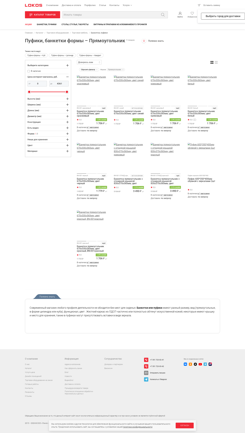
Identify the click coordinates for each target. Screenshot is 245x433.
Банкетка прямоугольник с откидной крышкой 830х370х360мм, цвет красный (165, 181)
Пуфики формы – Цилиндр (62, 55)
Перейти (200, 203)
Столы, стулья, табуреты (75, 24)
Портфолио (90, 5)
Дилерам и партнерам (113, 364)
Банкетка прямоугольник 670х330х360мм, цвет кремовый (164, 113)
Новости (68, 376)
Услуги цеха (30, 372)
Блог (66, 372)
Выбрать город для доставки (223, 16)
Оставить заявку (211, 5)
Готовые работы (32, 384)
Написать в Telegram (158, 379)
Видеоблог (69, 380)
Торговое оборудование (58, 33)
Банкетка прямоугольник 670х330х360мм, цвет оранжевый (90, 113)
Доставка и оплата (71, 5)
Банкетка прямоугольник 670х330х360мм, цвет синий (129, 112)
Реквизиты (29, 392)
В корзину (92, 136)
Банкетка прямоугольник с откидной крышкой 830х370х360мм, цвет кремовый (128, 181)
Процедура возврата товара (76, 388)
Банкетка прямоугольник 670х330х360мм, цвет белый (201, 113)
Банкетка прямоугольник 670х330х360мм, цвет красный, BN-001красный (90, 248)
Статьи (102, 5)
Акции (28, 24)
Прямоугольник (114, 70)
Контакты (114, 5)
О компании (52, 5)
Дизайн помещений (33, 376)
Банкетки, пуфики (46, 24)
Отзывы (28, 396)
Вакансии (108, 368)
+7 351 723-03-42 (157, 366)
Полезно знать (156, 41)
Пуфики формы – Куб (36, 55)
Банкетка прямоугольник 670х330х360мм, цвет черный (90, 181)
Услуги (126, 5)
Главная (29, 33)
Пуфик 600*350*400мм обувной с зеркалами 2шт (201, 180)
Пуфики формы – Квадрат (90, 55)
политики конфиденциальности (137, 427)
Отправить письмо (157, 373)
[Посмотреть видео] (194, 119)
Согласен (184, 425)
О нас (27, 364)
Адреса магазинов (72, 364)
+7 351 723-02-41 (157, 360)
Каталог (39, 33)
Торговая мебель (80, 33)
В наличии (88, 127)
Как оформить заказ (73, 368)
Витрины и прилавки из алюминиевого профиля (120, 24)
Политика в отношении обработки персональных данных (79, 392)
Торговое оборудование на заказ (39, 380)
